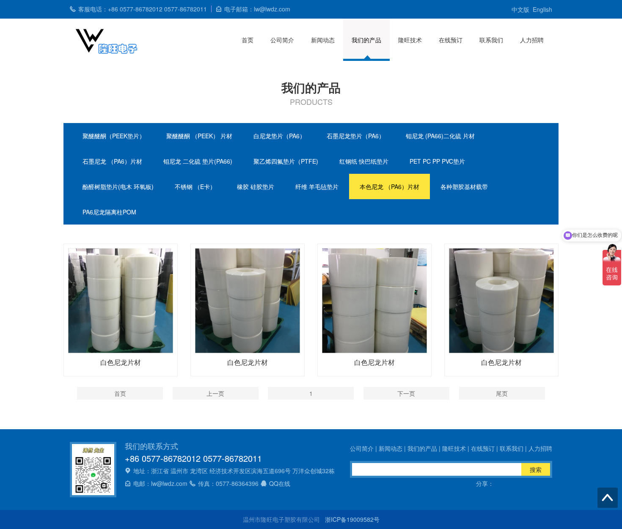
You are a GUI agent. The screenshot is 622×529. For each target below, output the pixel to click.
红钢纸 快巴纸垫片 (363, 161)
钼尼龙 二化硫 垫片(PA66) (197, 161)
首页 (247, 40)
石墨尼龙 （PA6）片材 (112, 161)
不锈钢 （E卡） (195, 186)
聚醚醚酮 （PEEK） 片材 (199, 136)
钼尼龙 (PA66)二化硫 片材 (440, 136)
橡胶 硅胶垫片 (255, 186)
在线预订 (450, 40)
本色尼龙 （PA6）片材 (389, 186)
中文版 (520, 9)
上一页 (215, 393)
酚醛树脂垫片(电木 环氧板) (118, 186)
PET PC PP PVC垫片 (437, 161)
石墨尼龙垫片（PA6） (356, 136)
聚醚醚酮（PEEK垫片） (114, 136)
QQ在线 (279, 483)
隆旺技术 (410, 40)
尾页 (502, 393)
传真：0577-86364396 (228, 483)
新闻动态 (323, 40)
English (542, 9)
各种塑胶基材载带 (464, 186)
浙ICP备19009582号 (352, 519)
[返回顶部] (607, 498)
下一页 (406, 393)
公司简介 (282, 40)
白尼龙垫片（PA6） (279, 136)
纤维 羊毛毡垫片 (317, 186)
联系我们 (491, 40)
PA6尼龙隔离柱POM (109, 212)
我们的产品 (366, 40)
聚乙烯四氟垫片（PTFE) (285, 161)
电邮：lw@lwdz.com (160, 483)
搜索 (536, 469)
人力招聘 (532, 40)
